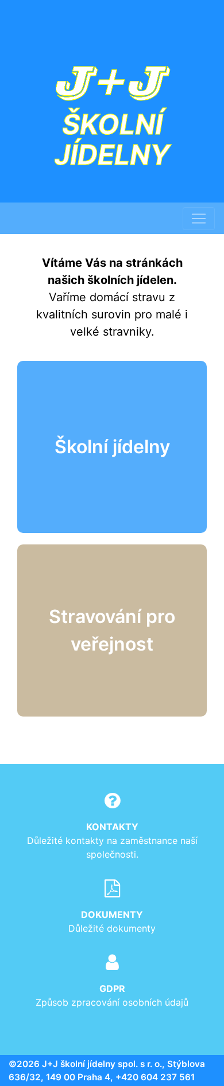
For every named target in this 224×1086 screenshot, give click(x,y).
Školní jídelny (112, 446)
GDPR (112, 988)
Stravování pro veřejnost (112, 630)
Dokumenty (112, 914)
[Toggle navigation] (199, 218)
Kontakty (112, 826)
